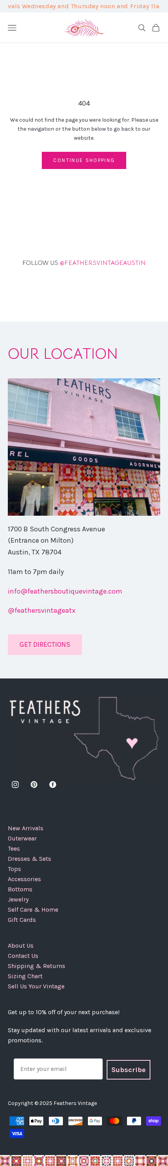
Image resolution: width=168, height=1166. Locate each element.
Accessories (24, 879)
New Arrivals (25, 828)
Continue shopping (84, 160)
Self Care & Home (33, 909)
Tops (14, 869)
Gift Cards (22, 919)
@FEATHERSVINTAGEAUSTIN (84, 263)
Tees (14, 848)
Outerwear (22, 838)
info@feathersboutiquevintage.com (65, 591)
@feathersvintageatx (41, 610)
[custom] (15, 784)
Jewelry (18, 899)
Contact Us (23, 955)
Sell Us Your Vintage (36, 986)
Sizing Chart (25, 976)
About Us (21, 945)
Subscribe (128, 1069)
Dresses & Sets (29, 858)
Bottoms (20, 889)
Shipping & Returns (36, 966)
